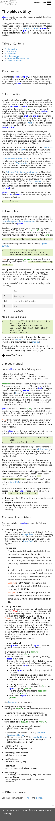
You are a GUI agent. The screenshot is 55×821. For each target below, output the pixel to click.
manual (35, 341)
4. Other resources (13, 60)
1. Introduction (11, 51)
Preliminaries (11, 49)
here (30, 122)
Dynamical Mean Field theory (15, 158)
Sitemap (7, 813)
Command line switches (18, 58)
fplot (29, 797)
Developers (45, 810)
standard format (40, 737)
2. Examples (10, 53)
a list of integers (44, 449)
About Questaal (11, 810)
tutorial (48, 147)
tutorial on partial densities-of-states (18, 221)
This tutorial (21, 163)
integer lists (20, 339)
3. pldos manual (12, 56)
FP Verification (29, 810)
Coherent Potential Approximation (21, 172)
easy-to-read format (30, 28)
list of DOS (14, 482)
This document (35, 181)
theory (22, 149)
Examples (12, 702)
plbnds (39, 797)
